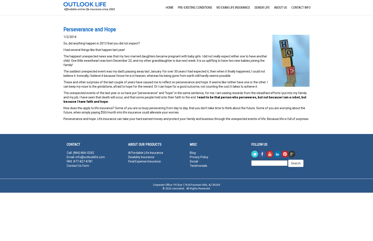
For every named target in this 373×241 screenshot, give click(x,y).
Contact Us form (78, 165)
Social (194, 161)
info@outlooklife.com (90, 157)
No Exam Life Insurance (233, 7)
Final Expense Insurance (144, 161)
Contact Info (301, 7)
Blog (193, 152)
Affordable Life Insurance (145, 152)
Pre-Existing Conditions (195, 7)
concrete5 (178, 188)
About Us (280, 7)
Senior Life (262, 7)
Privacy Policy (199, 157)
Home (170, 7)
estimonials (199, 165)
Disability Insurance (141, 157)
